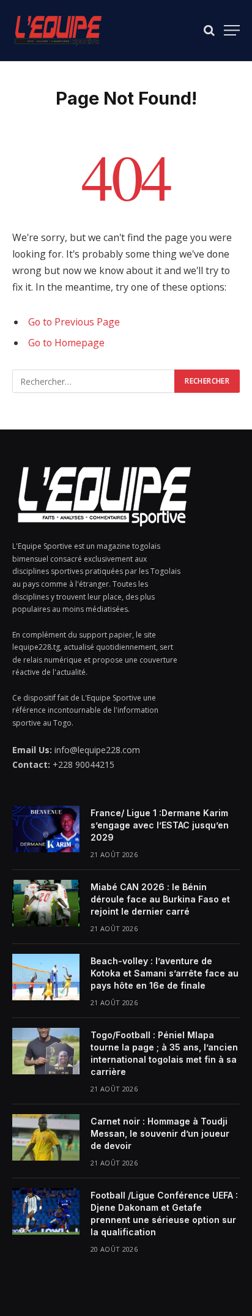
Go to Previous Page (74, 322)
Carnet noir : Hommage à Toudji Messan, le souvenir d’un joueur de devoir (160, 1133)
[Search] (209, 30)
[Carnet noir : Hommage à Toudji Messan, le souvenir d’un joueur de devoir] (46, 1137)
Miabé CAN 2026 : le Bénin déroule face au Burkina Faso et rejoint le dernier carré (160, 899)
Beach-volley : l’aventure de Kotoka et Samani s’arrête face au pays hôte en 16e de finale (165, 973)
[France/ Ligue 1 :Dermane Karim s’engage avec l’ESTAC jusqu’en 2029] (46, 829)
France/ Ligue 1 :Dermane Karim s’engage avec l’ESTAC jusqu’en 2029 (161, 825)
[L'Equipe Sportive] (58, 30)
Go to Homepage (66, 342)
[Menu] (232, 30)
